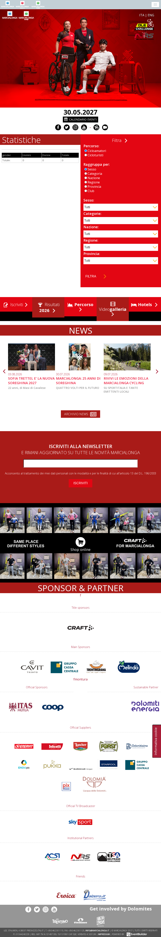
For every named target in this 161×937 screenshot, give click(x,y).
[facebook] (58, 127)
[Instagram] (75, 127)
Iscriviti (16, 304)
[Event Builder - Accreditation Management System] (136, 934)
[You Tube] (84, 127)
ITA (141, 15)
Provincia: (91, 253)
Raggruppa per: (96, 164)
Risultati (49, 307)
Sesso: (88, 200)
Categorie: (92, 213)
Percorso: (91, 146)
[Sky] (80, 827)
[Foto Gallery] (96, 127)
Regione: (90, 240)
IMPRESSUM (104, 934)
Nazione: (91, 227)
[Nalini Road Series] (104, 35)
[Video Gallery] (105, 127)
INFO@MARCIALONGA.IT (97, 930)
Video (112, 309)
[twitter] (67, 127)
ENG (151, 15)
